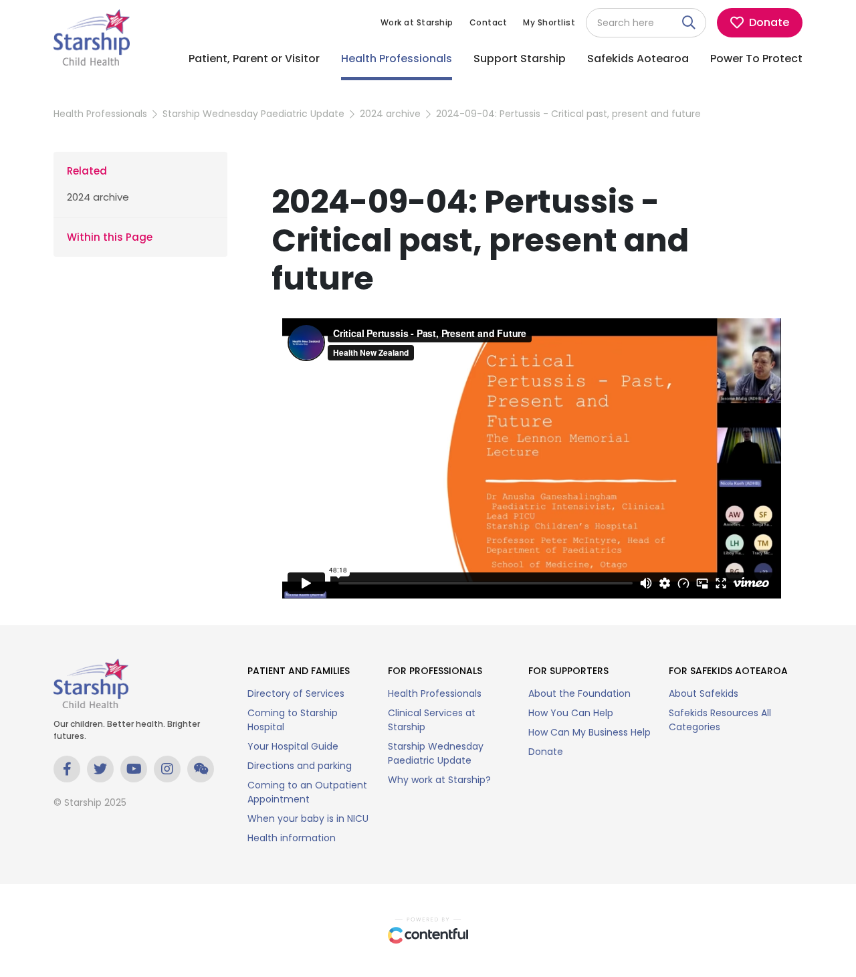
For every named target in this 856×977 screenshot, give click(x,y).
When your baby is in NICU (307, 818)
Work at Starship (417, 22)
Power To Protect (756, 58)
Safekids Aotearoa (638, 58)
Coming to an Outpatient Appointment (307, 792)
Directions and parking (299, 765)
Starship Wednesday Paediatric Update (253, 113)
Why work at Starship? (439, 779)
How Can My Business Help (589, 732)
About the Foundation (579, 693)
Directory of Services (295, 693)
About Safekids (703, 693)
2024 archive (390, 113)
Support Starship (519, 58)
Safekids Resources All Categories (720, 720)
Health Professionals (396, 58)
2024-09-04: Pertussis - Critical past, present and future (568, 113)
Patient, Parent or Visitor (254, 58)
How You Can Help (570, 713)
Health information (291, 838)
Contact (488, 22)
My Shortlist (549, 22)
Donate (545, 751)
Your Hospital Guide (292, 746)
